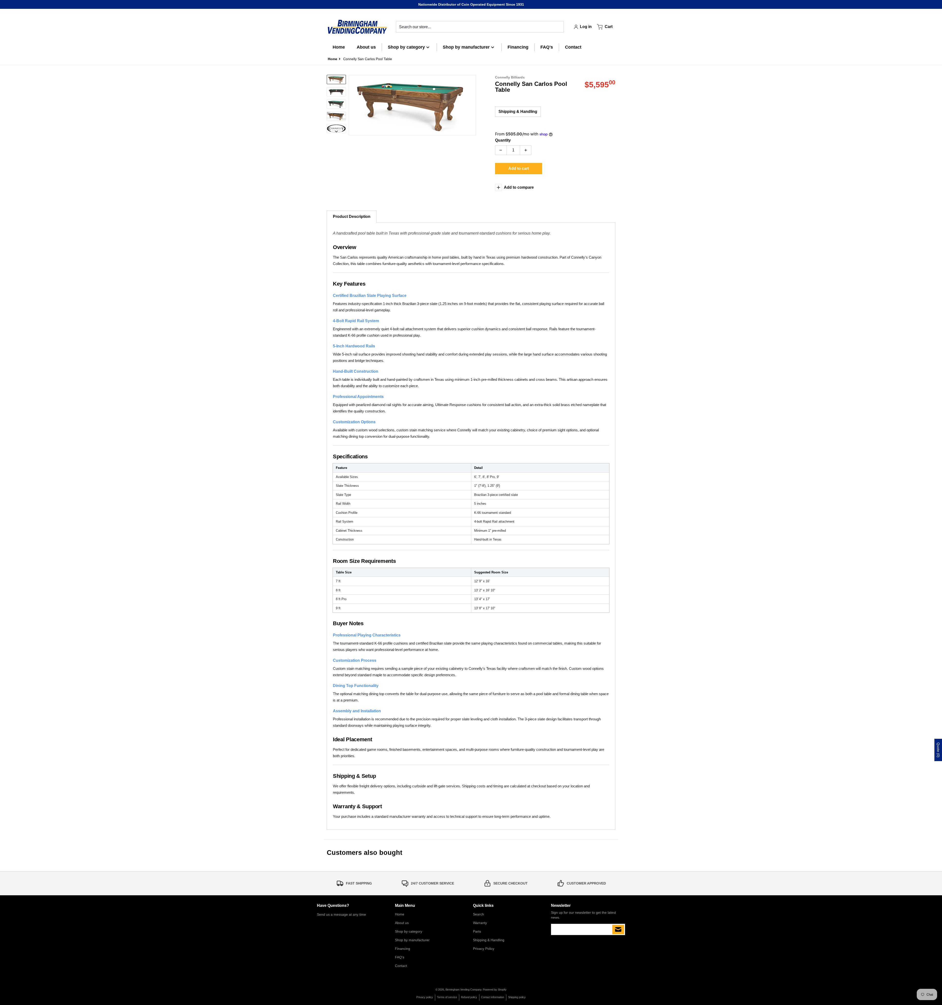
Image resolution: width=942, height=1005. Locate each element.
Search (478, 914)
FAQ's (399, 957)
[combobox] (480, 26)
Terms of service (447, 997)
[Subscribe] (618, 929)
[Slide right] (473, 105)
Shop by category (408, 931)
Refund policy (469, 997)
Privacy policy (424, 997)
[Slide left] (351, 105)
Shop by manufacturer (412, 940)
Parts (477, 931)
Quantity (503, 140)
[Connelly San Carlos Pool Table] (336, 79)
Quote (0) (938, 749)
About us (402, 923)
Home (399, 914)
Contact (401, 966)
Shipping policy (517, 997)
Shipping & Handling (517, 111)
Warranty (480, 923)
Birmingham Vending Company (463, 989)
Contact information (492, 997)
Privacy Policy (483, 949)
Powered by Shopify (495, 989)
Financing (402, 949)
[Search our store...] (558, 26)
